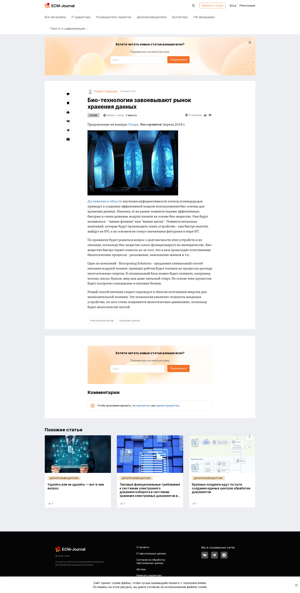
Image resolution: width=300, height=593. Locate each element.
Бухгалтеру (180, 17)
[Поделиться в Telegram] (68, 130)
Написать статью (212, 5)
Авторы (141, 569)
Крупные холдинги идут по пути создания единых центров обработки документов (221, 488)
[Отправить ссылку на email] (68, 139)
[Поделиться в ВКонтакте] (68, 121)
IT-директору (81, 17)
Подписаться (178, 59)
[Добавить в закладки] (68, 103)
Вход (233, 5)
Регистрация (247, 5)
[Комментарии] (68, 94)
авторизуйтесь (141, 405)
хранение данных (129, 320)
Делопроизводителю (151, 17)
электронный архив (102, 320)
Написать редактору (149, 575)
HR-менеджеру (204, 17)
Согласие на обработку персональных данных (150, 561)
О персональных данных (151, 553)
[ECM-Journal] (70, 548)
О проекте (142, 547)
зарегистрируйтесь (168, 405)
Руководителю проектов (113, 17)
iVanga (133, 124)
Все (55, 17)
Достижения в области (105, 201)
